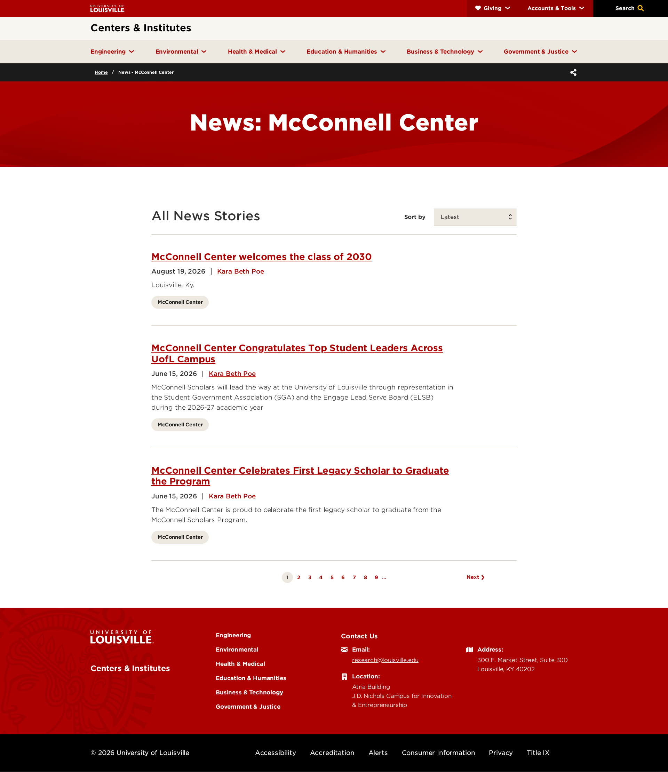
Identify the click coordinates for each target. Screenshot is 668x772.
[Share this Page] (572, 72)
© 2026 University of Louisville (139, 752)
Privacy (501, 752)
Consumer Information (438, 752)
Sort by (415, 216)
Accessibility (275, 752)
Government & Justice (248, 706)
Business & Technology (249, 692)
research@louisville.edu (385, 659)
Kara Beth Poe (240, 271)
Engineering (233, 635)
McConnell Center (180, 302)
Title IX (538, 752)
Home (101, 72)
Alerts (378, 752)
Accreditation (332, 752)
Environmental (237, 649)
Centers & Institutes (130, 668)
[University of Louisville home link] (107, 8)
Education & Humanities (251, 678)
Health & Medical (240, 663)
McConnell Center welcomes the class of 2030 (261, 256)
